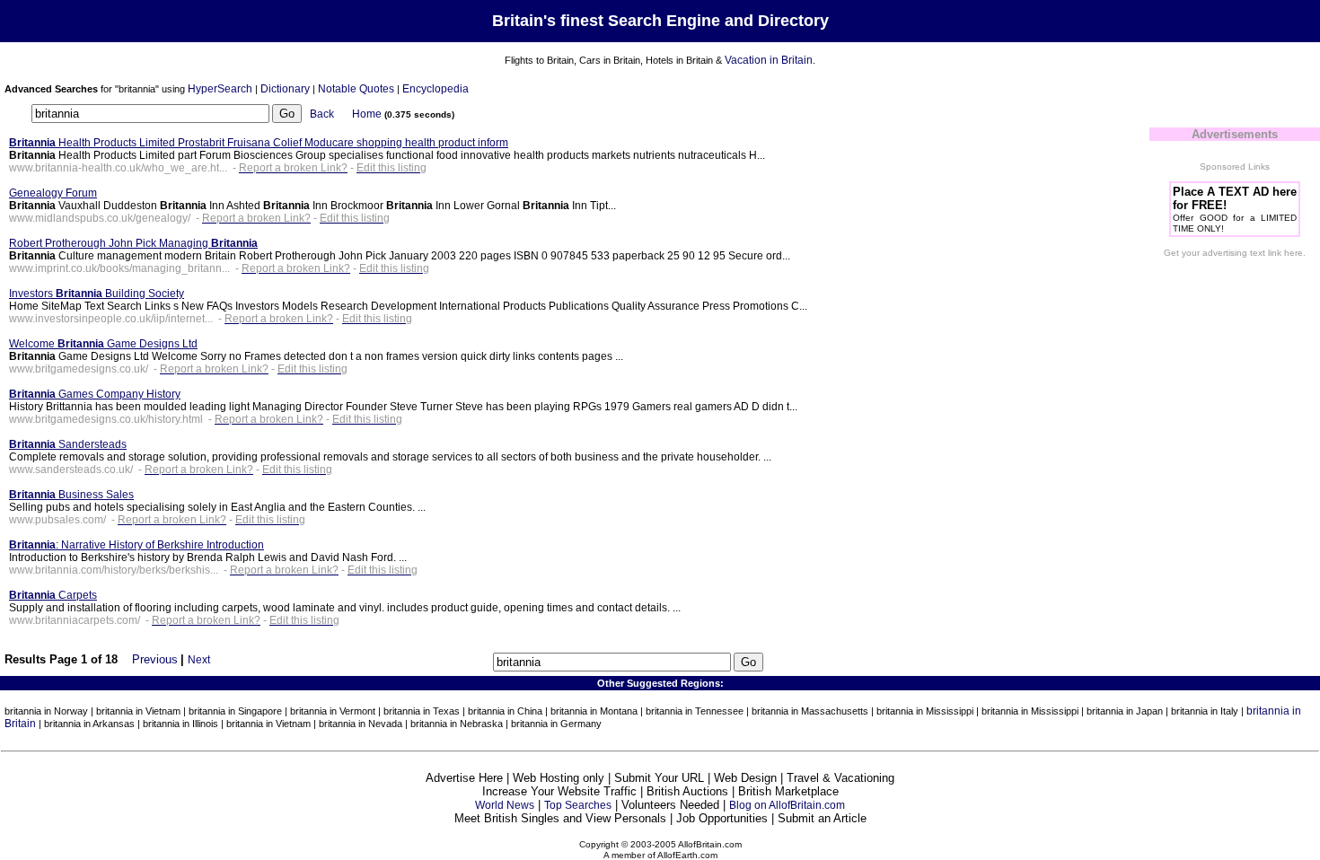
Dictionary (285, 89)
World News (504, 805)
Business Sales (71, 494)
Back (322, 114)
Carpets (53, 595)
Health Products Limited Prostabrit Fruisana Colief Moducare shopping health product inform (258, 142)
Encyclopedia (435, 89)
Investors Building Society (96, 293)
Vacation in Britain (769, 60)
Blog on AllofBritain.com (787, 805)
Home (367, 114)
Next (199, 660)
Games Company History (94, 394)
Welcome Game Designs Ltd (103, 344)
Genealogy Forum (53, 193)
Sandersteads (68, 444)
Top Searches (578, 805)
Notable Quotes (356, 89)
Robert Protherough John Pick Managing (133, 243)
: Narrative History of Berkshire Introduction (136, 545)
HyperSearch (220, 89)
